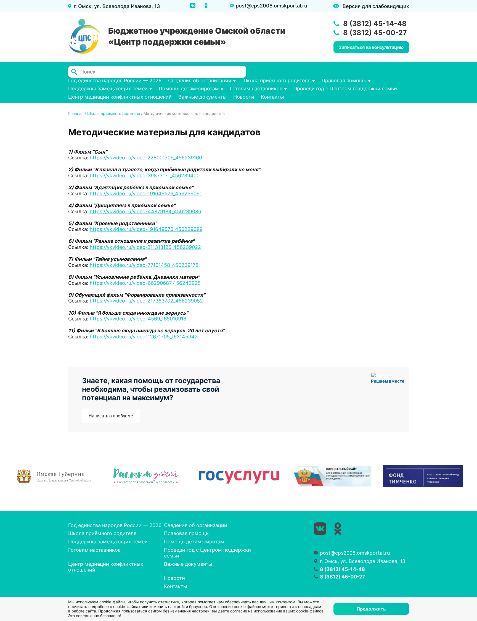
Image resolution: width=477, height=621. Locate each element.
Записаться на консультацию (371, 47)
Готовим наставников (256, 88)
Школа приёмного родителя (276, 80)
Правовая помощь (344, 80)
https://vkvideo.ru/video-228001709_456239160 (146, 157)
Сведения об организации (199, 80)
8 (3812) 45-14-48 (375, 23)
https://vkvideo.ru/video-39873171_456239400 (145, 175)
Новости (243, 97)
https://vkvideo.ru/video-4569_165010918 (138, 319)
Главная (76, 113)
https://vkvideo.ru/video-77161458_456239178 (144, 265)
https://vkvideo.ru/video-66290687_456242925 (145, 283)
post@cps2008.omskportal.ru (271, 6)
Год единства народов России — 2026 (114, 80)
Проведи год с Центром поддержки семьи (345, 88)
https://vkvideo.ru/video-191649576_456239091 (146, 193)
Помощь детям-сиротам (189, 88)
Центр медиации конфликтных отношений (120, 97)
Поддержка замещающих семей (108, 88)
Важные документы (202, 97)
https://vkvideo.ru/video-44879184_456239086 (145, 211)
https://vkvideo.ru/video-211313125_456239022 (145, 247)
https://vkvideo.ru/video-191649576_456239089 (146, 229)
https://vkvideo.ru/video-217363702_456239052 (146, 301)
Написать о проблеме (111, 416)
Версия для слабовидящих (376, 6)
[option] (54, 476)
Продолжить (371, 609)
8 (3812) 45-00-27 (375, 32)
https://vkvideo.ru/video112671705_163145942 (144, 337)
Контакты (272, 97)
